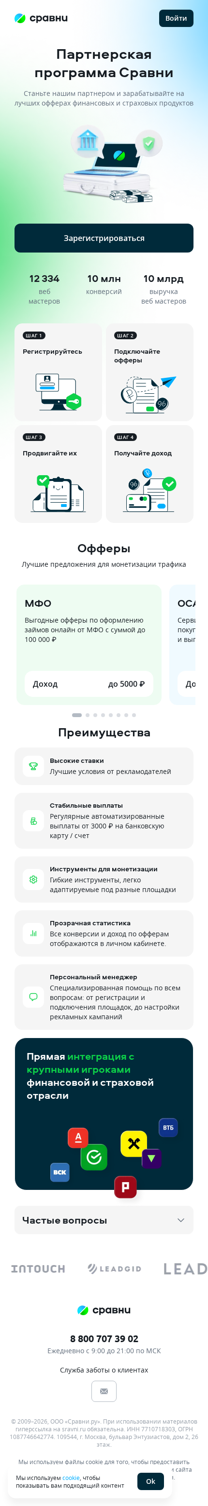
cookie (71, 1477)
